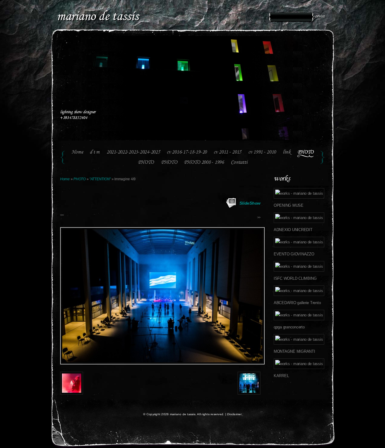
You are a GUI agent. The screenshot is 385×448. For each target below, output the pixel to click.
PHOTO (305, 152)
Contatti (239, 162)
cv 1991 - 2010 (262, 152)
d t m (95, 152)
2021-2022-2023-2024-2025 (133, 152)
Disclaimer (234, 414)
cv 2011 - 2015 (227, 152)
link (287, 152)
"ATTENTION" (100, 179)
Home (77, 152)
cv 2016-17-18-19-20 (187, 152)
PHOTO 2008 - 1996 (203, 162)
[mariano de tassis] (135, 10)
